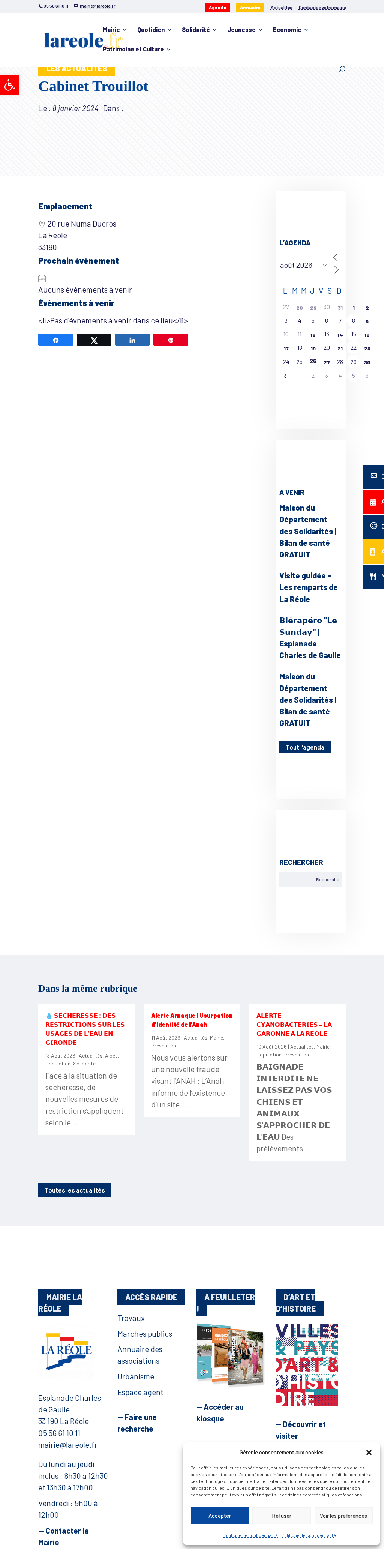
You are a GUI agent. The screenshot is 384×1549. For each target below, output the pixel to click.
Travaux (131, 1317)
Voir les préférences (343, 1515)
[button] (10, 85)
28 (299, 308)
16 (367, 335)
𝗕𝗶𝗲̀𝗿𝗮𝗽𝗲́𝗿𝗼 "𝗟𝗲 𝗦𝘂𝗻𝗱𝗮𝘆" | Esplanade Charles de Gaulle (310, 637)
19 (313, 348)
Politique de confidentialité (251, 1535)
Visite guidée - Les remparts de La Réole (308, 587)
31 (340, 308)
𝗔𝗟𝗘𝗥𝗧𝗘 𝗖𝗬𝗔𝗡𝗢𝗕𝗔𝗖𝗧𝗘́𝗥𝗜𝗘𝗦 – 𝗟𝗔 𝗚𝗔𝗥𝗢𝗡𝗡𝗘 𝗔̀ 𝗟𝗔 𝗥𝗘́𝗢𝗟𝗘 (294, 1024)
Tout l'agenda (305, 747)
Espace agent (140, 1392)
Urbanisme (135, 1376)
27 (327, 362)
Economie (287, 30)
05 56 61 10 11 (59, 1433)
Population (57, 1063)
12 (313, 335)
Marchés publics (144, 1333)
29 (313, 308)
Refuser (281, 1515)
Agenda (217, 7)
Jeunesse (241, 30)
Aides (111, 1055)
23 (367, 348)
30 (367, 362)
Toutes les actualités (75, 1190)
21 (340, 348)
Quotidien (151, 30)
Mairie (111, 30)
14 (340, 335)
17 (286, 348)
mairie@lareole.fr (68, 1444)
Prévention (163, 1045)
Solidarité (196, 30)
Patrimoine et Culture (133, 50)
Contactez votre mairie (322, 7)
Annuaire (250, 7)
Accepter (219, 1515)
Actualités (281, 7)
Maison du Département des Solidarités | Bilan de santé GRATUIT (307, 531)
